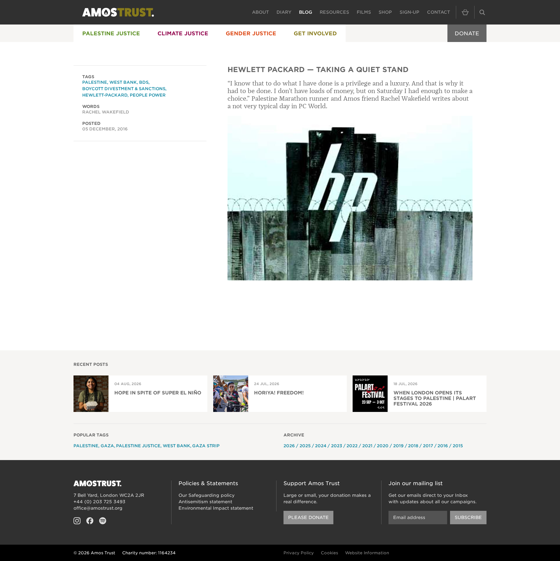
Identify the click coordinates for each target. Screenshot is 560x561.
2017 (428, 445)
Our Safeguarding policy (206, 495)
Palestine (94, 82)
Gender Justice (251, 33)
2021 (367, 445)
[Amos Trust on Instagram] (77, 520)
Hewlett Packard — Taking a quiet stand (318, 69)
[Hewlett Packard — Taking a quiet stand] (350, 198)
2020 (382, 445)
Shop (385, 12)
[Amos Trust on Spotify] (102, 520)
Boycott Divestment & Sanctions (123, 88)
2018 (413, 445)
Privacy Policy (299, 552)
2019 (398, 445)
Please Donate (308, 517)
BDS (143, 82)
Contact (438, 12)
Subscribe (468, 517)
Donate (467, 33)
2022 (352, 445)
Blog (305, 12)
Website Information (367, 552)
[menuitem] (111, 33)
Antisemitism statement (205, 501)
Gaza (107, 445)
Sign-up (409, 12)
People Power (148, 95)
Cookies (329, 552)
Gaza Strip (206, 445)
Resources (334, 12)
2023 (336, 445)
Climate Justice (183, 33)
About (260, 12)
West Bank (123, 82)
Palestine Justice (111, 33)
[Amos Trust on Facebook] (89, 520)
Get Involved (315, 33)
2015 (458, 445)
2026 (289, 445)
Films (364, 12)
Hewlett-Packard (104, 95)
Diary (283, 12)
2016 (443, 445)
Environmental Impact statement (215, 508)
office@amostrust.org (98, 508)
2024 (320, 445)
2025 (305, 445)
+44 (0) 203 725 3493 (99, 501)
